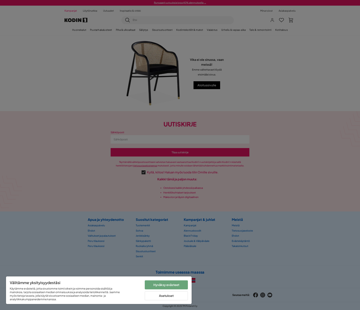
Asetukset (166, 296)
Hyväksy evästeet (166, 285)
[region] (99, 290)
